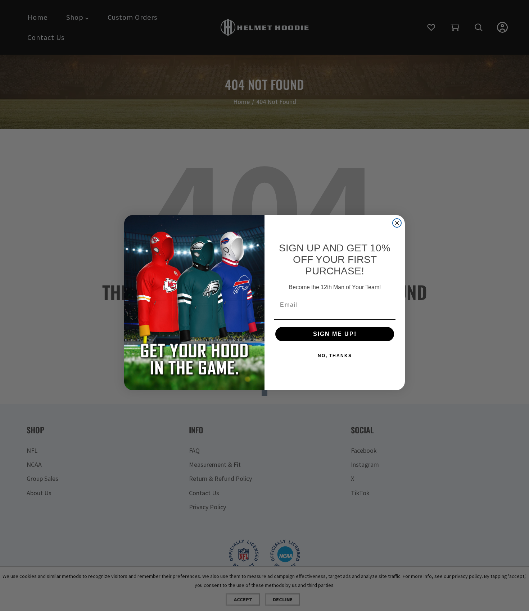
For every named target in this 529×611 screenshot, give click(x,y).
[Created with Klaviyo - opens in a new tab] (264, 393)
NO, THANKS (335, 355)
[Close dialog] (397, 223)
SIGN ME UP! (335, 334)
